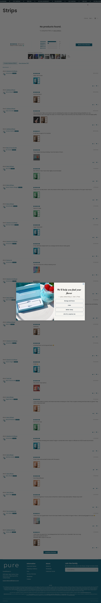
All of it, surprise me (69, 314)
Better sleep (69, 309)
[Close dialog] (83, 284)
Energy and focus (69, 301)
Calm (69, 305)
